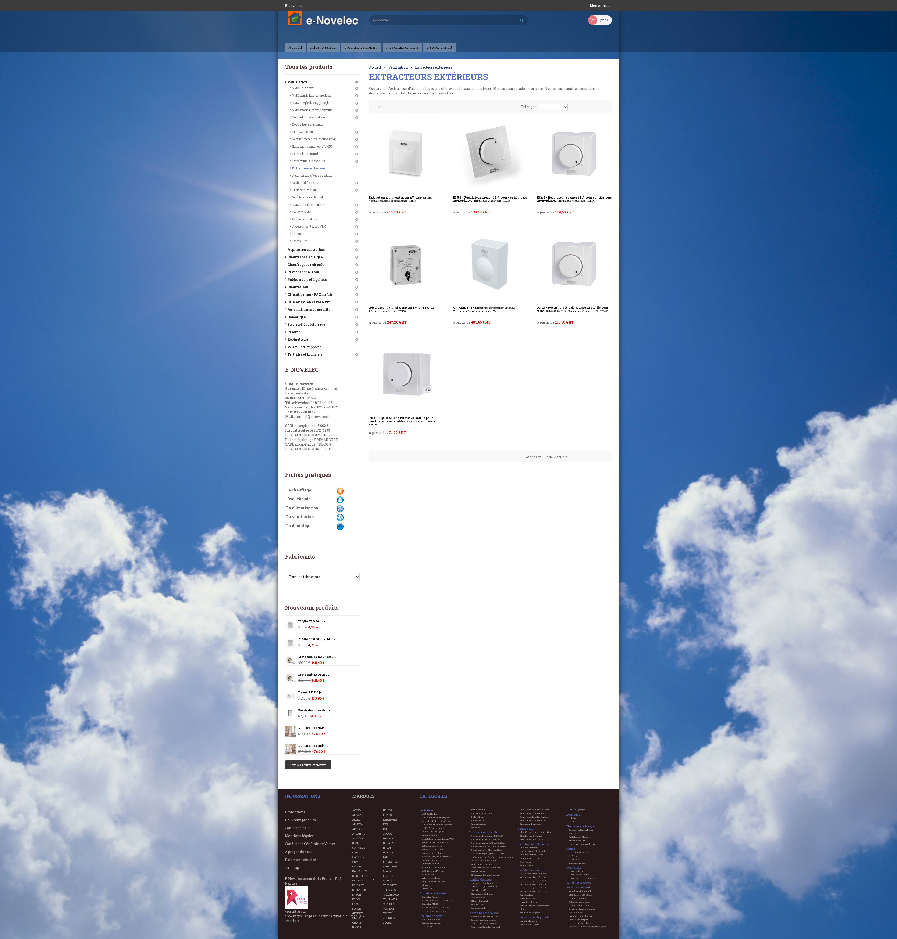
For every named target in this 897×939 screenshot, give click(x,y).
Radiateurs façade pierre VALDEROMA (489, 853)
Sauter (387, 871)
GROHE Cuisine (576, 871)
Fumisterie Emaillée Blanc (533, 813)
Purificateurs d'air (304, 190)
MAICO (387, 833)
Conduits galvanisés (579, 898)
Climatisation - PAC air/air (310, 294)
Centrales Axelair (430, 897)
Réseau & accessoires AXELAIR (437, 900)
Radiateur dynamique (481, 813)
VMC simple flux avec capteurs (312, 110)
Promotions (295, 812)
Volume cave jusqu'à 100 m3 (533, 891)
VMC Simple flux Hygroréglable (312, 103)
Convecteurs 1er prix (578, 919)
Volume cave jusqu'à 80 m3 (533, 888)
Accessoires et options (481, 864)
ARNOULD (358, 829)
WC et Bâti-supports (304, 347)
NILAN (387, 847)
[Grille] (375, 106)
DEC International (363, 880)
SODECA (388, 876)
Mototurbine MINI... (313, 674)
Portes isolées (526, 895)
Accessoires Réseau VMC (309, 226)
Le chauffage (298, 490)
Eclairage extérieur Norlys (581, 830)
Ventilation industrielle (580, 891)
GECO (356, 918)
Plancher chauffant (304, 272)
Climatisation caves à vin (309, 302)
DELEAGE (358, 885)
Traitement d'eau (577, 863)
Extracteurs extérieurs (308, 168)
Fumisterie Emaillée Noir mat (485, 927)
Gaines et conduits (304, 219)
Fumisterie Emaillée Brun (532, 820)
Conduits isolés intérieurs (483, 920)
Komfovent (390, 819)
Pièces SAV (299, 241)
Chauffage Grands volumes (582, 909)
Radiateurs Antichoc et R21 (582, 916)
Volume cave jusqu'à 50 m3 (533, 884)
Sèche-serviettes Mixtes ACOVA (486, 850)
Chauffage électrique (305, 257)
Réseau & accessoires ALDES (435, 907)
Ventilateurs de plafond (307, 197)
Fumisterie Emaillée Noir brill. (534, 817)
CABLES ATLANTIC (479, 897)
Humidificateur (527, 898)
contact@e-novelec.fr (312, 416)
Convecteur (427, 926)
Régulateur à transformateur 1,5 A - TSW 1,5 (402, 309)
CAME (356, 852)
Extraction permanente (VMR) (312, 146)
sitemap (292, 867)
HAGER (356, 927)
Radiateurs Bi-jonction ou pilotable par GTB (589, 926)
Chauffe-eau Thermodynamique (535, 832)
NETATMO (389, 843)
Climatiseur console (529, 858)
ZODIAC (388, 922)
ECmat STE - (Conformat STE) (484, 883)
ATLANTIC (358, 833)
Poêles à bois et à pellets (307, 279)
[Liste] (380, 106)
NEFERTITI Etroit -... (313, 728)
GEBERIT (357, 913)
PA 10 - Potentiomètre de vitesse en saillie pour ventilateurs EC (572, 309)
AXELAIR (357, 838)
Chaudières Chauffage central (485, 875)
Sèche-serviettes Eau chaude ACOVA (488, 846)
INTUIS (387, 815)
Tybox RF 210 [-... (310, 692)
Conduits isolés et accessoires (534, 905)
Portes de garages (577, 810)
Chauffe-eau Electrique (531, 836)
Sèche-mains (477, 820)
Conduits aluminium (579, 905)
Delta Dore (573, 818)
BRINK (356, 843)
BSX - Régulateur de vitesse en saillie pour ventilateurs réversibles (403, 421)
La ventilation (300, 516)
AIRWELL (358, 815)
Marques (363, 796)
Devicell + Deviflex (480, 890)
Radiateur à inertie (431, 919)
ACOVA (356, 810)
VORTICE (389, 908)
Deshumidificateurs (305, 182)
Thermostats (477, 904)
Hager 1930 (573, 833)
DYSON (356, 894)
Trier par (528, 107)
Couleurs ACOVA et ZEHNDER (484, 861)
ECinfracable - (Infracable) (483, 894)
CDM (355, 861)
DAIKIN (356, 866)
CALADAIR (358, 847)
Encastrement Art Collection (582, 844)
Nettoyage (573, 856)
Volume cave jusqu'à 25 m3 (533, 877)
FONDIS (356, 908)
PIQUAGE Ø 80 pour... (313, 621)
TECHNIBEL (390, 885)
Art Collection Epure (578, 840)
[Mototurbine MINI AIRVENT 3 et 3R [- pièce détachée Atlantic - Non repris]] (290, 660)
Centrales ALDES (430, 904)
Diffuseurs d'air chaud (530, 824)
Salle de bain (477, 817)
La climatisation (302, 507)
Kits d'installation (528, 902)
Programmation (478, 824)
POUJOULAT (391, 861)
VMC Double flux (303, 88)
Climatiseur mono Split (531, 854)
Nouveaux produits (312, 607)
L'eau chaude (298, 498)
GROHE (356, 922)
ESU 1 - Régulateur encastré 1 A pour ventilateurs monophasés (490, 199)
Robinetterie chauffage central (485, 868)
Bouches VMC (301, 212)
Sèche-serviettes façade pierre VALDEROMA (492, 857)
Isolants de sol (478, 908)
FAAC (355, 904)
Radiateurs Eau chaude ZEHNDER (487, 836)
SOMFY (387, 880)
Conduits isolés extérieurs (483, 923)
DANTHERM (359, 871)
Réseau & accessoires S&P (434, 911)
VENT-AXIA (390, 899)
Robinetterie (298, 339)
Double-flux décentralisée (308, 117)
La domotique (299, 525)
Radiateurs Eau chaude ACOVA (485, 839)
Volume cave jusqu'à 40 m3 (533, 881)
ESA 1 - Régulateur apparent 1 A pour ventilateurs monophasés (574, 199)
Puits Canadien (302, 132)
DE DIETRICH (360, 876)
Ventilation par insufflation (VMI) (314, 139)
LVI (385, 829)
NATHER (388, 838)
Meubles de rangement (531, 912)
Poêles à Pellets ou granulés (484, 916)
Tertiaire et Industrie (305, 354)
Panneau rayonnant (431, 923)
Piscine (294, 332)
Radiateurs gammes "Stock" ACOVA (488, 843)
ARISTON (357, 824)
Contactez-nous (297, 828)
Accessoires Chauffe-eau (532, 839)
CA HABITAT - (485, 309)
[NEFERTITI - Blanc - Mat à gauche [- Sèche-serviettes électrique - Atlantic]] (290, 731)
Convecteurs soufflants (580, 923)
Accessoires (525, 862)
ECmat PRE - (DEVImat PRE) (484, 886)
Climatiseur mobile (529, 847)
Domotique (297, 317)
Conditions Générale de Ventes (310, 843)
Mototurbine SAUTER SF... (317, 656)
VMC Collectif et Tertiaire (308, 204)
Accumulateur (478, 810)
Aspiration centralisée (306, 249)
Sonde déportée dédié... (315, 710)
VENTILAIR (390, 904)
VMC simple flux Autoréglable (311, 95)
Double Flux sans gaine (307, 124)
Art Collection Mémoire (580, 837)
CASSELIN (358, 857)
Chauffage (574, 859)
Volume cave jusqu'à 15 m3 (533, 873)
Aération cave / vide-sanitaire (312, 175)
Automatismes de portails (309, 309)
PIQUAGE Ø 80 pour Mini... (317, 639)
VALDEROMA (391, 894)
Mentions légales (299, 836)
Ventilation (297, 82)
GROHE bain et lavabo (579, 875)
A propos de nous (298, 851)
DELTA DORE (359, 890)
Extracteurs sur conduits (308, 161)
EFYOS (356, 899)
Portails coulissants (529, 924)
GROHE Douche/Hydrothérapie (583, 878)
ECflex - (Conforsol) (479, 901)
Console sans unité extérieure (534, 851)
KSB (385, 824)
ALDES (356, 819)
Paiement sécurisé (300, 859)
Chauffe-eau (298, 287)
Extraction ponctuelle (306, 153)
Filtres (296, 233)
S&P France (390, 866)
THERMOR (389, 890)
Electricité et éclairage (306, 324)
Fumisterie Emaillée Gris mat (534, 810)
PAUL (386, 857)
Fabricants (300, 556)
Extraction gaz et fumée (580, 902)
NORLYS (388, 852)
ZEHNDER (389, 918)
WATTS (387, 913)
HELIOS (387, 810)
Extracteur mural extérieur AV (401, 199)
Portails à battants (528, 921)
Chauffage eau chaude (306, 264)
